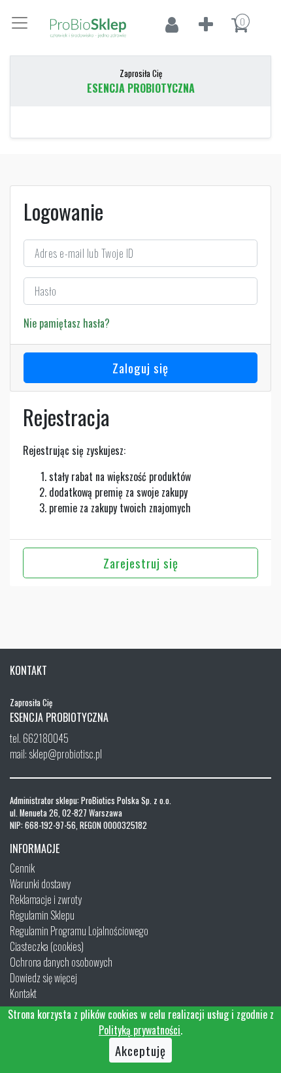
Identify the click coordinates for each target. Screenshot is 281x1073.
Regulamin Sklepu (42, 915)
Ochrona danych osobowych (61, 962)
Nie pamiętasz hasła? (67, 323)
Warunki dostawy (40, 884)
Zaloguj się (140, 367)
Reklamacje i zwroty (46, 899)
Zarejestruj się (140, 562)
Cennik (22, 868)
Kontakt (23, 993)
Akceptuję (140, 1050)
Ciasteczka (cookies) (47, 946)
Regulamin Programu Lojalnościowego (79, 931)
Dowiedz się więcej (43, 978)
